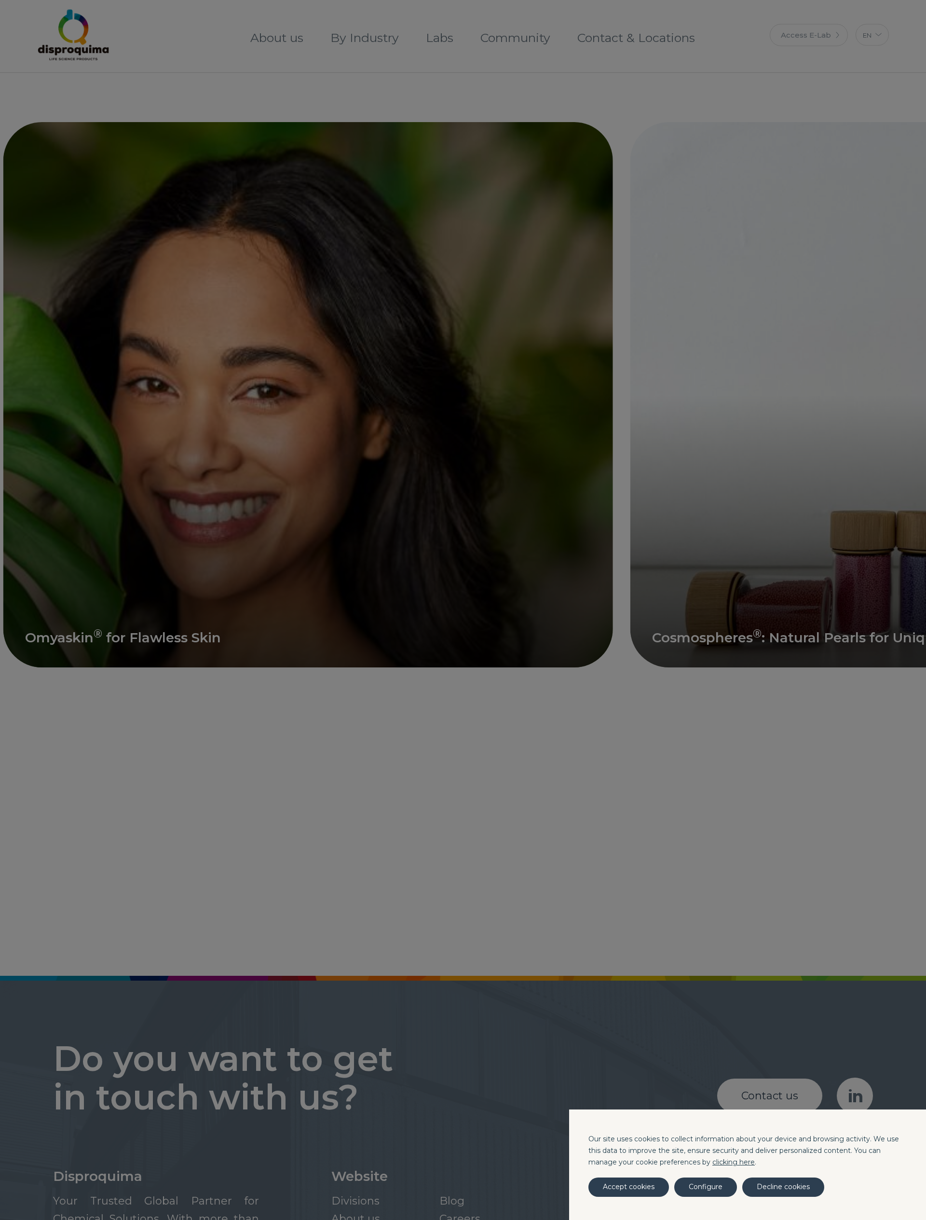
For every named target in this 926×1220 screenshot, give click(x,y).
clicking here (733, 1162)
